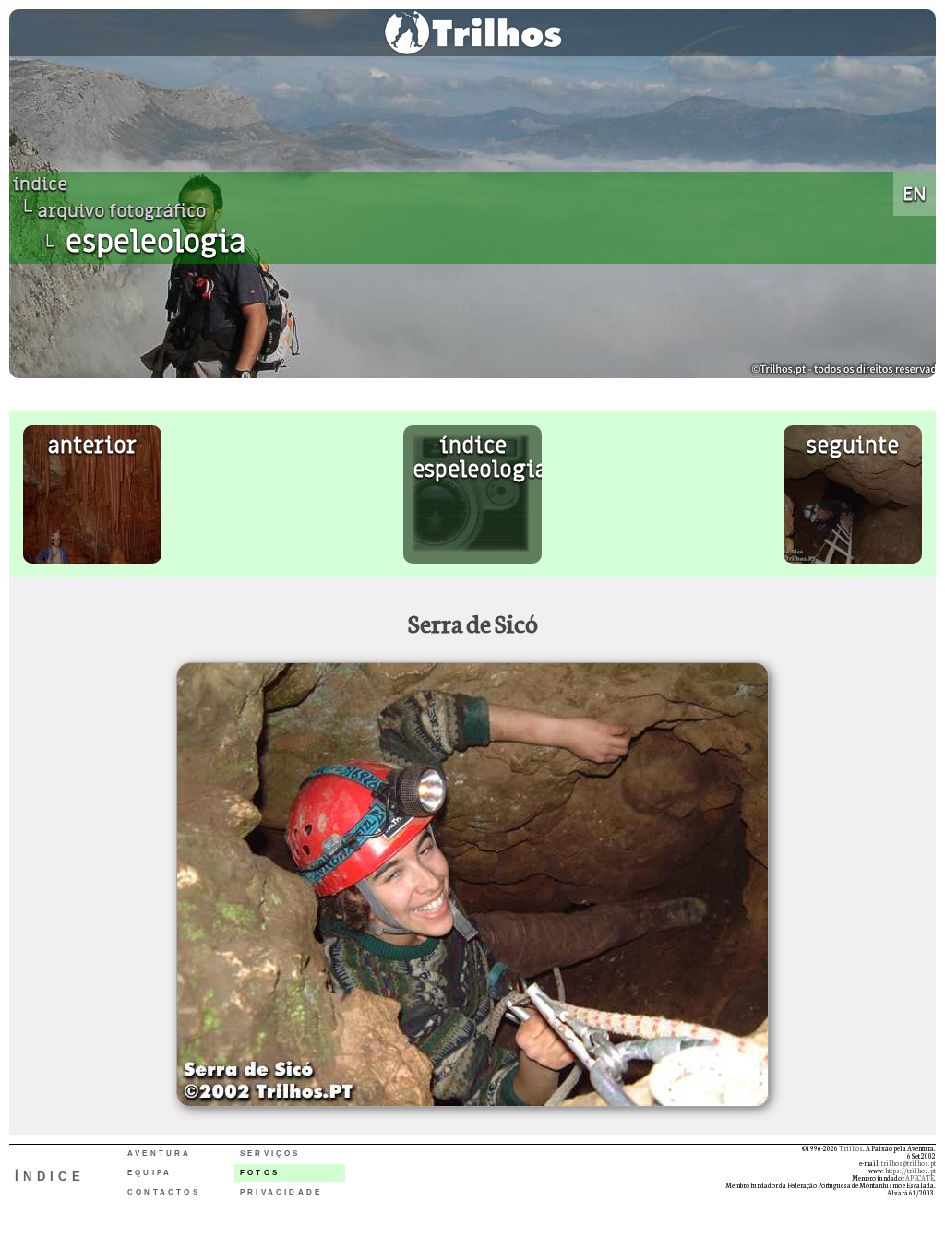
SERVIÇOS (270, 1153)
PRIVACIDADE (281, 1192)
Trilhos (851, 1148)
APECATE (919, 1178)
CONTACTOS (163, 1192)
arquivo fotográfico (122, 211)
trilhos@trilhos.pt (908, 1163)
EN (915, 194)
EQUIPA (149, 1173)
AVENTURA (159, 1153)
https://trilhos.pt (910, 1170)
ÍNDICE (50, 1176)
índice (40, 184)
